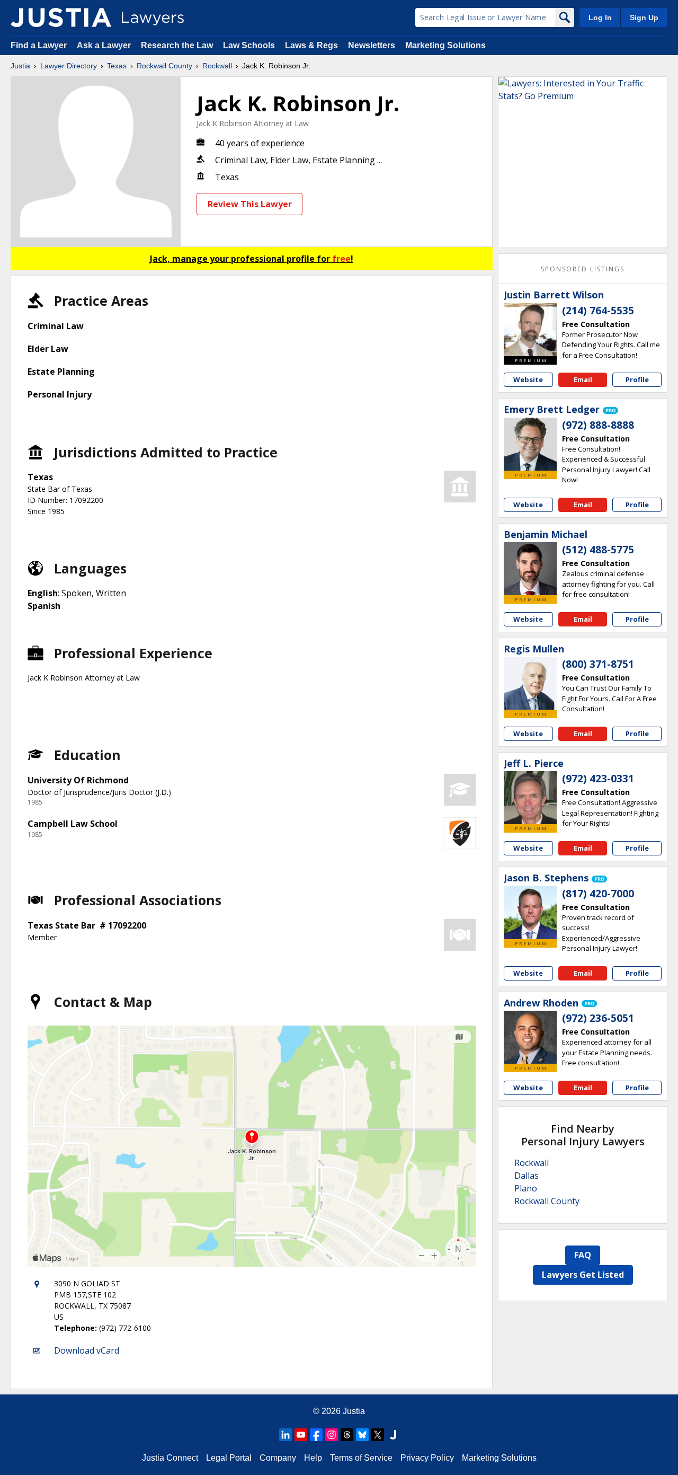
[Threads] (347, 1434)
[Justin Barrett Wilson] (530, 329)
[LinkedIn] (285, 1434)
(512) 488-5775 (598, 550)
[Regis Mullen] (530, 683)
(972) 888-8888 (598, 425)
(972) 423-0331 (598, 778)
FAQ (582, 1255)
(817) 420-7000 (598, 893)
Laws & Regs (311, 45)
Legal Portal (229, 1457)
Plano (525, 1188)
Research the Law (177, 45)
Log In (600, 17)
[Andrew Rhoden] (530, 1037)
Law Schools (249, 45)
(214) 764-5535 (598, 310)
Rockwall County (164, 65)
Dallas (526, 1175)
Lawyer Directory (68, 65)
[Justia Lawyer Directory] (61, 17)
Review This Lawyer (250, 204)
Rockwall (217, 65)
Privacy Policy (427, 1457)
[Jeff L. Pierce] (530, 797)
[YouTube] (301, 1434)
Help (313, 1457)
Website (528, 379)
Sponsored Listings (583, 268)
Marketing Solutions (445, 45)
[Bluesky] (362, 1434)
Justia (20, 65)
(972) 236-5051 (598, 1018)
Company (278, 1457)
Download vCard (86, 1350)
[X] (377, 1434)
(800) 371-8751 (598, 664)
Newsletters (371, 45)
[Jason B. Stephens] (530, 912)
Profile (637, 379)
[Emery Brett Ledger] (530, 444)
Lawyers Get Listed (583, 1274)
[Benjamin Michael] (530, 568)
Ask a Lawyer (105, 45)
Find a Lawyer (39, 45)
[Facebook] (316, 1434)
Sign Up (644, 17)
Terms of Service (361, 1457)
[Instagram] (331, 1434)
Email (583, 379)
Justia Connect (170, 1457)
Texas (117, 65)
